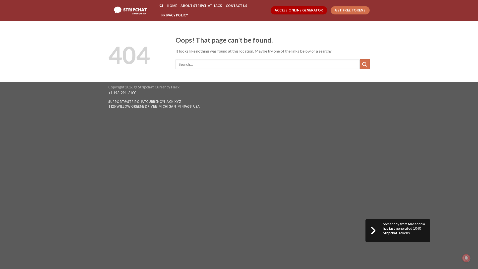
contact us (236, 6)
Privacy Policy (174, 15)
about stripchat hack (201, 6)
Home (172, 6)
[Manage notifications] (466, 258)
